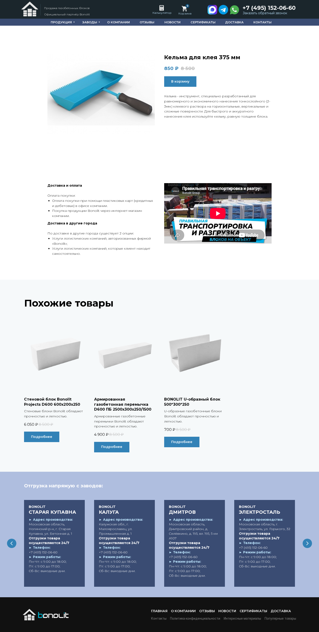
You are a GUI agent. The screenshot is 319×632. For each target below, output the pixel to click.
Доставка (281, 611)
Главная (159, 611)
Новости (227, 611)
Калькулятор (162, 12)
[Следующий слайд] (307, 543)
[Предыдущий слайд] (11, 543)
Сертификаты (253, 611)
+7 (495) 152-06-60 (269, 7)
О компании (183, 611)
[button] (266, 13)
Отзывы (207, 611)
